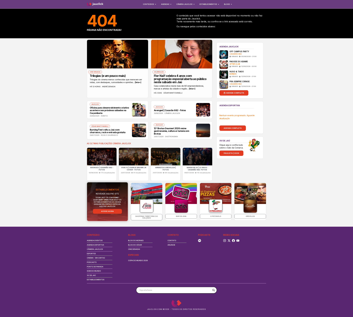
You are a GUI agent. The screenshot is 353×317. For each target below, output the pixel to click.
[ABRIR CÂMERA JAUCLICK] (194, 4)
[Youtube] (237, 240)
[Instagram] (224, 240)
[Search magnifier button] (214, 290)
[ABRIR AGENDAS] (171, 4)
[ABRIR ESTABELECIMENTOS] (218, 4)
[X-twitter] (229, 240)
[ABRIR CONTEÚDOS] (155, 4)
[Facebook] (233, 240)
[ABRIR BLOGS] (231, 4)
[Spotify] (199, 240)
